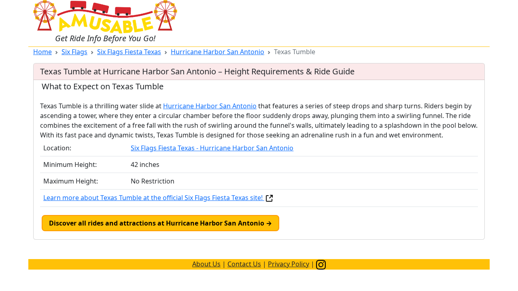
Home (42, 51)
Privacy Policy (288, 263)
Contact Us (244, 263)
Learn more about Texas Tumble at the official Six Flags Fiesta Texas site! (153, 197)
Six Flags (74, 51)
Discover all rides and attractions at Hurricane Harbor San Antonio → (160, 223)
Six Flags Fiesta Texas (129, 51)
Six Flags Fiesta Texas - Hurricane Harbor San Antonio (212, 147)
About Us (206, 263)
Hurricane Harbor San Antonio (217, 51)
